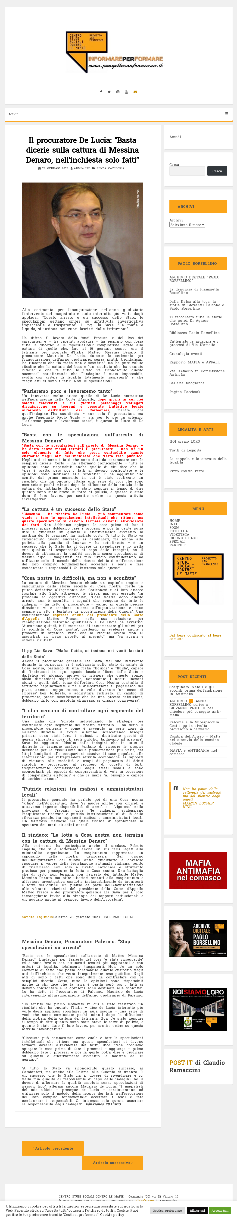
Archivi (176, 220)
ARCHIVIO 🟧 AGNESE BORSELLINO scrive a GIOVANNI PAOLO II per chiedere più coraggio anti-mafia (195, 708)
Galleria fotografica (187, 383)
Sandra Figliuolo (37, 916)
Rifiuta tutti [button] (197, 1210)
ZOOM (174, 527)
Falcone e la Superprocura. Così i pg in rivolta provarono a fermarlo (194, 725)
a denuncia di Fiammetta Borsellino (194, 291)
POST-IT (181, 1062)
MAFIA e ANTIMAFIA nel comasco (193, 752)
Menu (13, 114)
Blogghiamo (144, 1200)
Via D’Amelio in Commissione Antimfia (197, 373)
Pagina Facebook (184, 391)
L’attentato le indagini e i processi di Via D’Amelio (193, 343)
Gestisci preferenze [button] (167, 1210)
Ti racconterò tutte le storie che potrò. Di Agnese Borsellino (195, 320)
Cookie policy (111, 1214)
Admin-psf (82, 168)
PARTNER (177, 544)
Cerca (174, 164)
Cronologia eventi (185, 353)
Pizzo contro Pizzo (186, 471)
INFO (173, 524)
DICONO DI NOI (183, 538)
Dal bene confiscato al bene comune (195, 637)
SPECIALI (177, 541)
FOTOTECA (178, 531)
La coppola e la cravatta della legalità (198, 460)
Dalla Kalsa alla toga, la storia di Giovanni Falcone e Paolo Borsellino (196, 305)
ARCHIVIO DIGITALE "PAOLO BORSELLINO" (194, 279)
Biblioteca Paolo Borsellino (194, 332)
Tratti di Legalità (185, 450)
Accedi (175, 136)
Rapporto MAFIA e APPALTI (195, 362)
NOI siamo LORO (184, 441)
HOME (174, 520)
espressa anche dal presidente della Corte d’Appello (82, 616)
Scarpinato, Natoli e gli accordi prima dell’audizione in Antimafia (195, 690)
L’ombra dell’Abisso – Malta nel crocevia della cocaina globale (195, 739)
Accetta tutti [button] (220, 1210)
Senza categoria (110, 168)
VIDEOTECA (179, 534)
